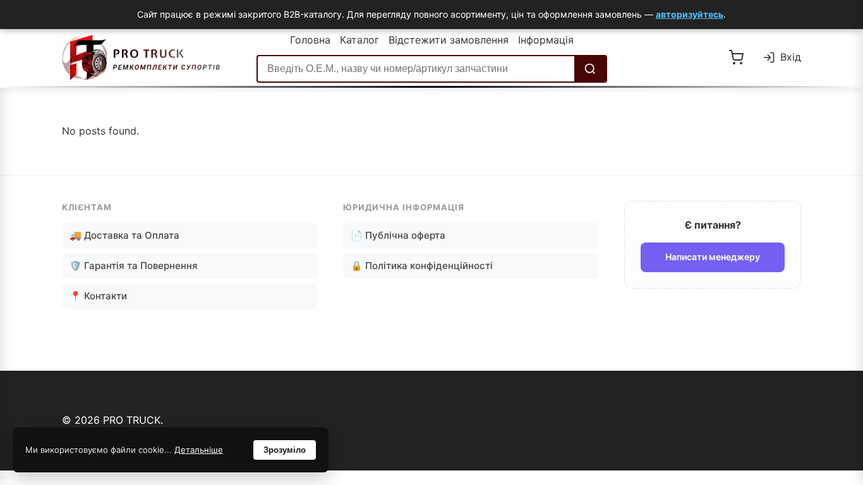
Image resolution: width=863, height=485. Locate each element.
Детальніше (198, 450)
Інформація (546, 39)
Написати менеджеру (712, 256)
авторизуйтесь (689, 14)
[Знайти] (590, 68)
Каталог (359, 39)
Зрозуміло (284, 450)
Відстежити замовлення (449, 39)
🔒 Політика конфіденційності (422, 266)
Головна (310, 39)
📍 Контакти (98, 296)
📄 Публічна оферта (398, 235)
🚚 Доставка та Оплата (124, 235)
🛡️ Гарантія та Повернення (133, 266)
